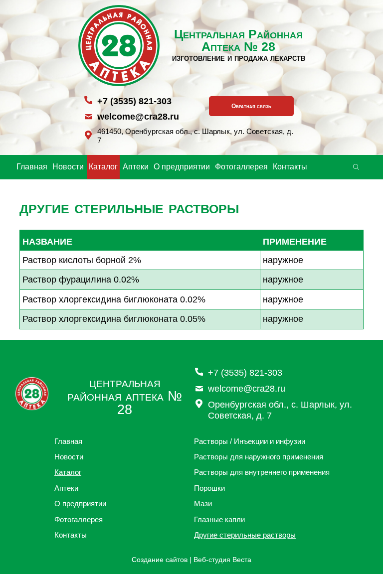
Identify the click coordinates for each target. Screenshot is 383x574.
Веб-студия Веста (222, 560)
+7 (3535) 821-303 (134, 101)
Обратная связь (251, 106)
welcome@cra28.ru (138, 117)
